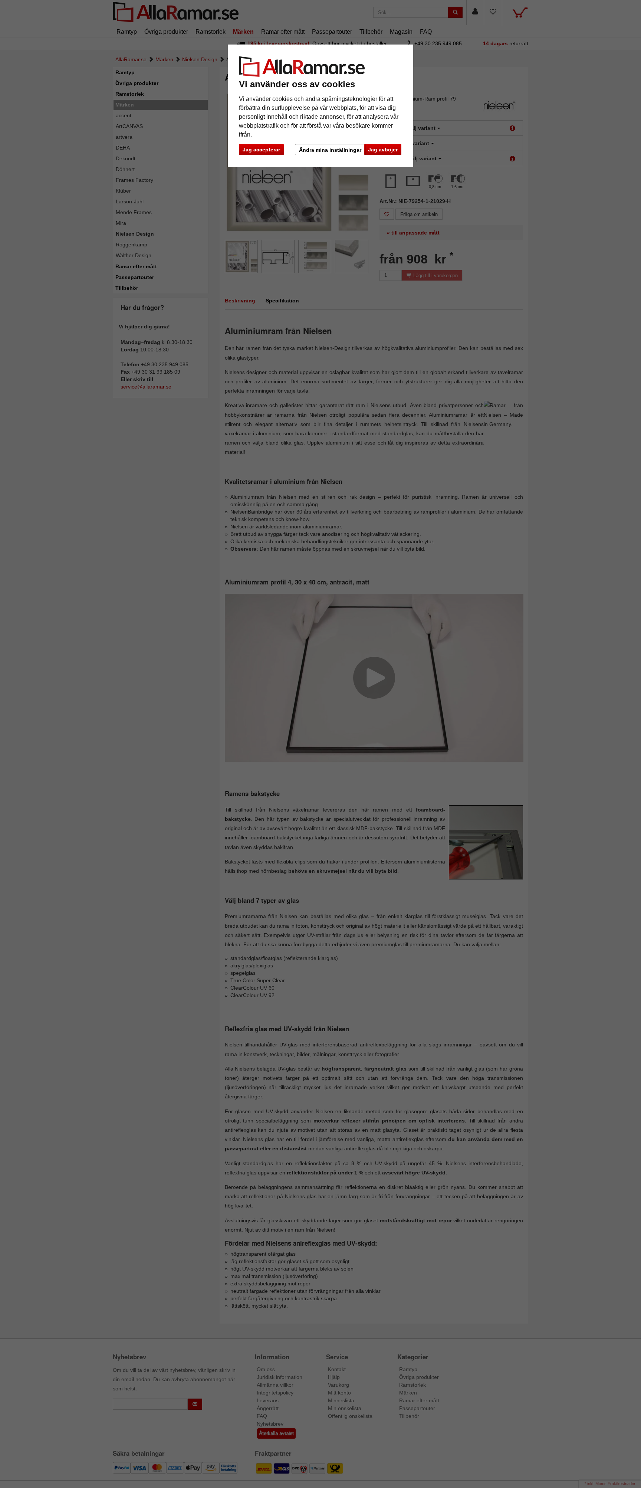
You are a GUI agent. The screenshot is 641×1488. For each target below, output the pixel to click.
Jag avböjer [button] (383, 150)
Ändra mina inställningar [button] (330, 150)
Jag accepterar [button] (261, 150)
